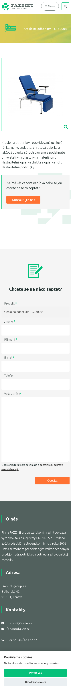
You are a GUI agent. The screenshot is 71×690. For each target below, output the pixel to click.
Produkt (10, 303)
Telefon (9, 375)
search (65, 6)
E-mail (9, 357)
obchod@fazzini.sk (19, 623)
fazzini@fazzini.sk (18, 628)
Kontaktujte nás (23, 200)
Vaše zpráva (12, 393)
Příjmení (10, 339)
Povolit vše (35, 672)
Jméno (9, 321)
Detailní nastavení (35, 682)
